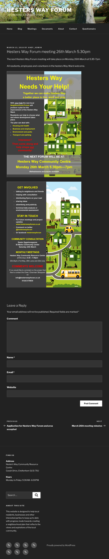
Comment (12, 318)
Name (11, 357)
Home (9, 29)
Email (10, 372)
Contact (73, 29)
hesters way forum (39, 10)
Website (11, 387)
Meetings (32, 29)
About (61, 29)
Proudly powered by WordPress (61, 545)
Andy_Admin (35, 48)
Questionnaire (89, 29)
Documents (47, 29)
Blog (20, 29)
